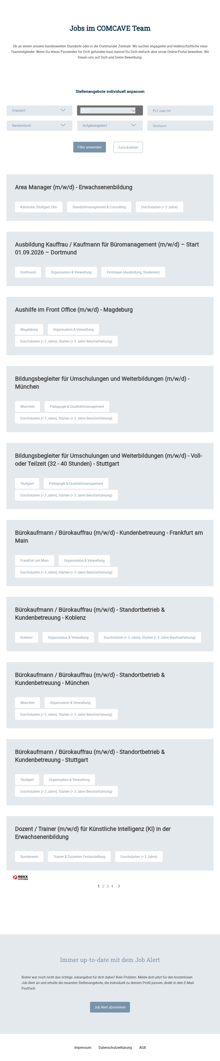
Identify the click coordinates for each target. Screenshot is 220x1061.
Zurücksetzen (128, 147)
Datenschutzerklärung (115, 1047)
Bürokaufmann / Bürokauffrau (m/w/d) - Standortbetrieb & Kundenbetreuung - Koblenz (90, 613)
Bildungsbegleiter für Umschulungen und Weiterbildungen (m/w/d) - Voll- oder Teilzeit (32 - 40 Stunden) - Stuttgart (108, 459)
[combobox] (110, 110)
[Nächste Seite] (119, 886)
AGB (142, 1047)
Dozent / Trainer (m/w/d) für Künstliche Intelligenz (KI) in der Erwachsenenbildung (93, 833)
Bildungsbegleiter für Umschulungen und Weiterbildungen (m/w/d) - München (102, 382)
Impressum (82, 1047)
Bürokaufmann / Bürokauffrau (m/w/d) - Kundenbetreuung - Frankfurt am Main (109, 536)
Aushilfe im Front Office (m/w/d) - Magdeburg (74, 309)
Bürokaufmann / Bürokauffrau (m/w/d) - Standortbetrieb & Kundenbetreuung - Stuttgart (90, 756)
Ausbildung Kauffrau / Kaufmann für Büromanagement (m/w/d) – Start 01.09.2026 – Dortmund (107, 248)
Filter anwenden (90, 147)
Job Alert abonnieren (110, 1007)
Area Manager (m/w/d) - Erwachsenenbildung (73, 187)
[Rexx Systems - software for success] (20, 877)
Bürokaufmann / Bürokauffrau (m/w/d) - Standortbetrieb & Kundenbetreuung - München (90, 679)
